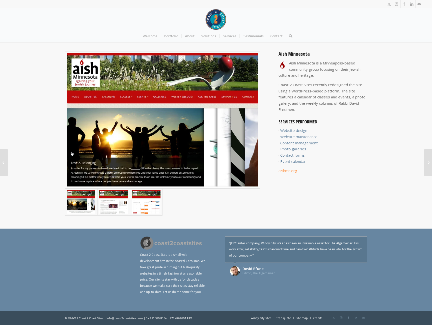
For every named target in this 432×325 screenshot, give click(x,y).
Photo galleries (293, 148)
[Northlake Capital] (428, 162)
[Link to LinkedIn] (411, 4)
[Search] (289, 36)
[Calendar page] (146, 202)
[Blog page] (113, 202)
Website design (293, 130)
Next (362, 242)
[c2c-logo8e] (216, 19)
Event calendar (293, 161)
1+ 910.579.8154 (156, 318)
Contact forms (292, 155)
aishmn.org (287, 170)
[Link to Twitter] (389, 4)
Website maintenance (299, 136)
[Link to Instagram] (396, 4)
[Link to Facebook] (404, 4)
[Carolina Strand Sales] (4, 162)
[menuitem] (150, 36)
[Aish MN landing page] (162, 120)
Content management (299, 142)
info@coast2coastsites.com (124, 318)
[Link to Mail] (419, 4)
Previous (351, 242)
